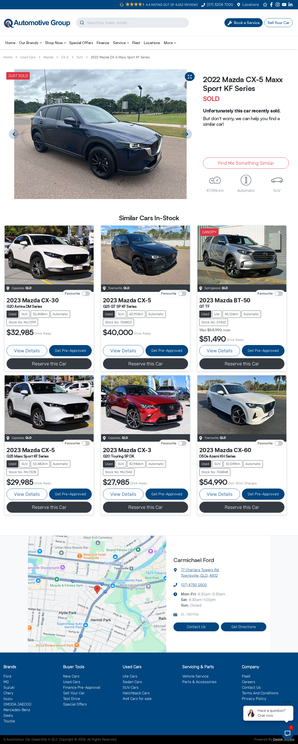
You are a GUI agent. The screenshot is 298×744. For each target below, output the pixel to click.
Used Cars (28, 57)
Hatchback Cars (136, 693)
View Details (27, 350)
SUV (80, 57)
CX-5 (65, 57)
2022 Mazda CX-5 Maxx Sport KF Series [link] (120, 57)
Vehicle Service (195, 676)
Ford (7, 676)
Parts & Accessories (199, 682)
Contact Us (196, 627)
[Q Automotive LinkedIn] (291, 4)
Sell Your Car (74, 693)
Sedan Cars (132, 682)
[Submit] (81, 22)
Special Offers (81, 42)
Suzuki (9, 687)
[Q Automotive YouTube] (285, 4)
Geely (8, 715)
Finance (103, 42)
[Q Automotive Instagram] (278, 4)
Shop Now (54, 42)
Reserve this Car (49, 364)
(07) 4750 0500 (194, 585)
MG (6, 682)
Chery (8, 693)
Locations (250, 4)
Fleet (136, 42)
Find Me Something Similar (246, 163)
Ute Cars (130, 676)
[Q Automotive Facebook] (272, 4)
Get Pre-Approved (70, 350)
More (168, 42)
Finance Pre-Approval (81, 687)
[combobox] (132, 22)
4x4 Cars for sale (137, 698)
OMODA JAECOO (17, 704)
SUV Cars (131, 687)
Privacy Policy (254, 698)
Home (10, 42)
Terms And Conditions (260, 693)
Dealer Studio (284, 739)
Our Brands (28, 42)
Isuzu (7, 698)
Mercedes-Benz (16, 710)
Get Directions (243, 627)
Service (119, 42)
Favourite (72, 293)
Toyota (9, 721)
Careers (248, 682)
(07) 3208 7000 (220, 4)
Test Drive (71, 698)
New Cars (71, 676)
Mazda (48, 57)
